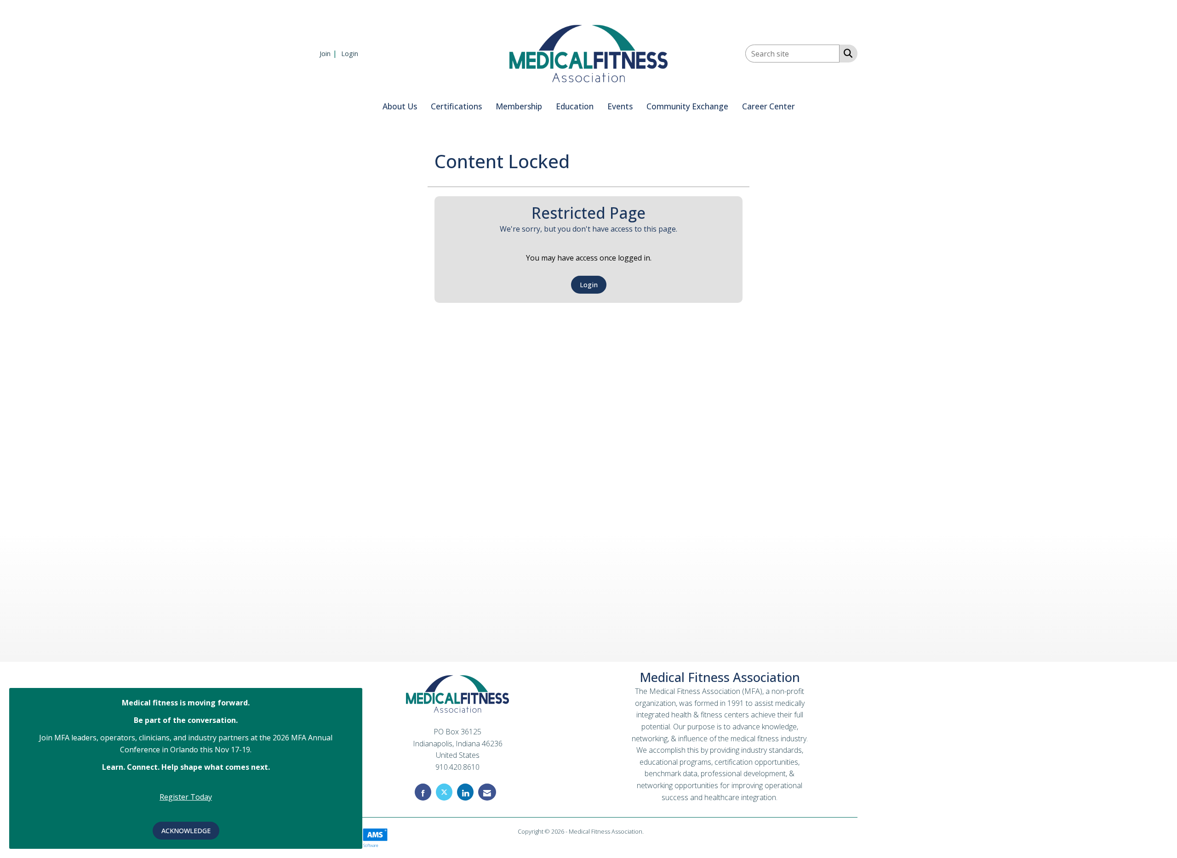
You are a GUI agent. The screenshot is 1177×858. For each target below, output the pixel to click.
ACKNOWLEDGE (186, 830)
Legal (652, 831)
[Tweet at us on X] (444, 792)
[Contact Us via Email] (487, 792)
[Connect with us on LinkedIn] (465, 792)
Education (575, 106)
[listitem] (329, 53)
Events (620, 106)
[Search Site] (846, 53)
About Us (400, 106)
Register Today (186, 797)
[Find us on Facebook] (423, 792)
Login (589, 284)
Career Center (768, 106)
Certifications (456, 106)
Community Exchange (687, 106)
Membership (519, 106)
